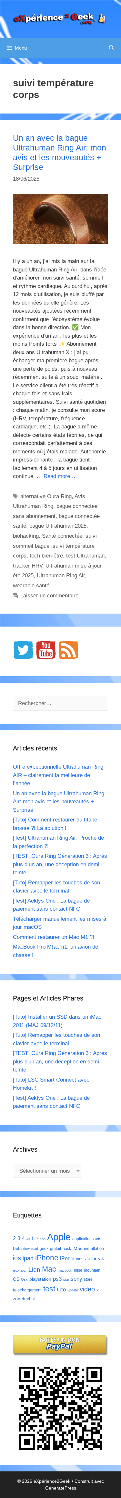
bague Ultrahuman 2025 (57, 526)
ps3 (57, 1279)
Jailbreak (94, 1258)
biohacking (26, 536)
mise (78, 1270)
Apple (59, 1236)
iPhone (46, 1257)
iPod (65, 1258)
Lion (34, 1269)
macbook (65, 1270)
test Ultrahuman (85, 556)
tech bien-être (46, 556)
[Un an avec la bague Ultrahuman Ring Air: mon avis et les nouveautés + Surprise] (60, 242)
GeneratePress (60, 1488)
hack (67, 1248)
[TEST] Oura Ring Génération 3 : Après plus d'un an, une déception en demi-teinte (60, 1061)
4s (28, 1239)
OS (16, 1279)
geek (44, 1248)
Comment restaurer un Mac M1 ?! (53, 937)
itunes (78, 1258)
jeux (16, 1270)
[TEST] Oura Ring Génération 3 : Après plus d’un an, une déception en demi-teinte (60, 864)
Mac (49, 1269)
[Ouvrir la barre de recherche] (111, 48)
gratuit (55, 1248)
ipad (28, 1258)
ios (17, 1258)
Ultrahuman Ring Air (61, 575)
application (82, 1239)
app (42, 1239)
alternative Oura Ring (46, 496)
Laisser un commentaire (49, 596)
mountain (92, 1270)
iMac (77, 1248)
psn (66, 1279)
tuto (61, 1289)
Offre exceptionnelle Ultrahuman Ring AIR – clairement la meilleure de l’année (58, 775)
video (87, 1289)
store (88, 1279)
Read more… (60, 476)
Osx (24, 1279)
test (49, 1289)
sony (76, 1279)
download (30, 1249)
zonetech (22, 1298)
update (72, 1290)
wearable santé (31, 585)
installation (94, 1248)
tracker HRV (27, 566)
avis (97, 1238)
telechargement (27, 1290)
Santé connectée (62, 536)
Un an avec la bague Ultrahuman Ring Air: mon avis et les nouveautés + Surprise (58, 801)
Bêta (17, 1248)
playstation (40, 1279)
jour (24, 1270)
